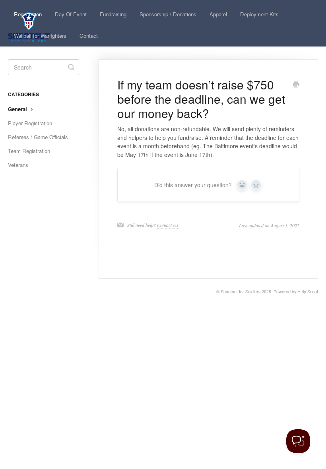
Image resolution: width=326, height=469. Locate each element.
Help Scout (307, 292)
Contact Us (168, 225)
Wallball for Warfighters (40, 35)
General (18, 109)
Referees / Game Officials (38, 137)
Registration (28, 14)
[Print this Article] (296, 85)
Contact (89, 35)
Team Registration (29, 151)
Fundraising (113, 14)
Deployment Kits (259, 14)
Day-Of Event (71, 14)
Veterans (18, 165)
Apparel (218, 14)
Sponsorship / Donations (168, 14)
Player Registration (30, 123)
